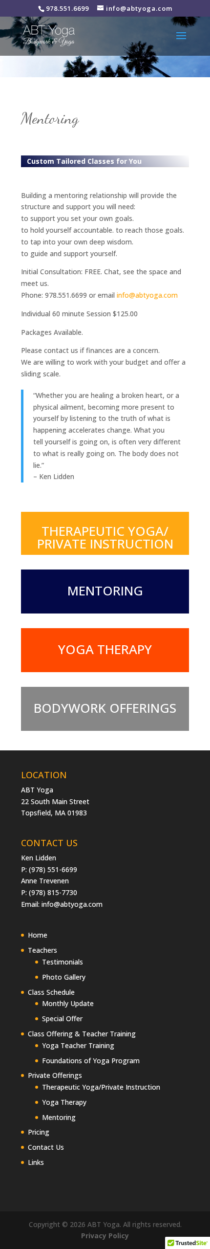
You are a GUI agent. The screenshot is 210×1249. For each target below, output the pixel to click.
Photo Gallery (63, 977)
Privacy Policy (105, 1235)
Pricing (38, 1132)
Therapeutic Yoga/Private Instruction (101, 1087)
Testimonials (62, 961)
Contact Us (46, 1147)
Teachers (42, 950)
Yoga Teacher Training (78, 1045)
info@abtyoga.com (147, 295)
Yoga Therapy (64, 1102)
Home (37, 935)
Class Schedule (51, 992)
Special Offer (62, 1018)
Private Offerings (55, 1075)
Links (36, 1162)
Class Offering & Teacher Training (82, 1033)
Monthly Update (68, 1003)
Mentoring (59, 1117)
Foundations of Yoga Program (91, 1060)
